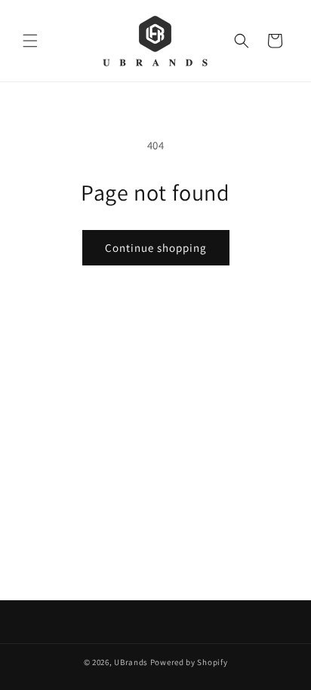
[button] (30, 40)
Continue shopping (156, 248)
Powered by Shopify (189, 662)
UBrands (131, 662)
